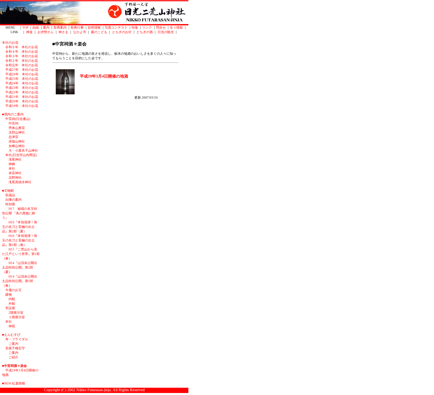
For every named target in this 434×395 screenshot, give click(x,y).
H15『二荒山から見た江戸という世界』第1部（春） (21, 253)
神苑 (12, 326)
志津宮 (13, 137)
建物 (8, 294)
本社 (12, 168)
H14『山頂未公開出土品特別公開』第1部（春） (19, 281)
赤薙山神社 (17, 141)
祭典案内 (60, 27)
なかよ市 (79, 32)
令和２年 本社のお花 (21, 60)
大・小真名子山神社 (23, 150)
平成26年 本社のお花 (21, 74)
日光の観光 (165, 32)
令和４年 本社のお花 (21, 51)
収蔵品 (10, 195)
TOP (25, 27)
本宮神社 (15, 173)
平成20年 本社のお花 (21, 101)
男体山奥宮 (17, 128)
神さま (63, 32)
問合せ (161, 27)
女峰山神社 (17, 146)
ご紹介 (13, 357)
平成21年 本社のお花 (21, 97)
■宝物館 (8, 190)
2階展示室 (16, 312)
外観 (12, 303)
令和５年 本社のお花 (21, 47)
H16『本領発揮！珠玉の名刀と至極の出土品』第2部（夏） (19, 226)
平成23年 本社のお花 (21, 88)
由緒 (35, 27)
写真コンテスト (116, 27)
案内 (46, 27)
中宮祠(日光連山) (17, 119)
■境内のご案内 (13, 114)
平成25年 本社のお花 (21, 79)
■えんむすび (11, 335)
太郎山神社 (17, 132)
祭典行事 (77, 27)
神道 (29, 32)
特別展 (11, 204)
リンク (147, 27)
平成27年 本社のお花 (21, 70)
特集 (135, 27)
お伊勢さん (45, 32)
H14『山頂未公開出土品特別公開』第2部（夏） (19, 267)
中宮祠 (13, 123)
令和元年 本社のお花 (21, 65)
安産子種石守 (15, 348)
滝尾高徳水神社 (20, 182)
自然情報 (94, 27)
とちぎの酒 (144, 32)
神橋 (12, 164)
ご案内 (13, 344)
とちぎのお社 (122, 32)
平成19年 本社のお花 (21, 106)
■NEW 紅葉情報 (13, 383)
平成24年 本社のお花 (21, 83)
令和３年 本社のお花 (21, 56)
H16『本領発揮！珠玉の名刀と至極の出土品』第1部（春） (19, 240)
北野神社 (15, 177)
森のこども (99, 32)
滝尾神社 (15, 159)
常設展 (10, 308)
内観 (12, 299)
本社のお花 (10, 42)
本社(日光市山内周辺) (21, 155)
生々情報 (176, 27)
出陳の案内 (13, 200)
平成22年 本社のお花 (21, 92)
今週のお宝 (13, 290)
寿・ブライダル (16, 339)
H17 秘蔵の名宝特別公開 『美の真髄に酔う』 (19, 213)
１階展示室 (17, 317)
